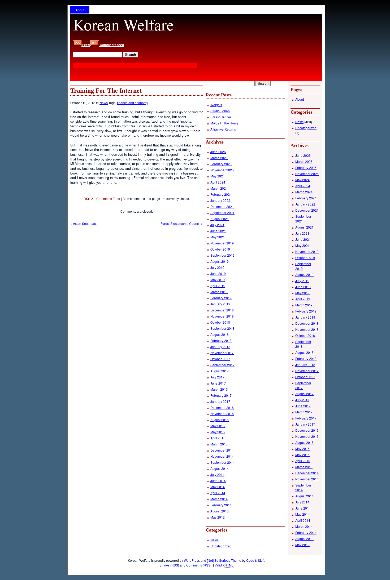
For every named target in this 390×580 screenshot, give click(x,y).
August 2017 (219, 371)
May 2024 (217, 176)
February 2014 (221, 505)
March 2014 (219, 499)
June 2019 (218, 273)
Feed (85, 44)
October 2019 (220, 249)
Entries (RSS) (169, 565)
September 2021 (222, 212)
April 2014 (217, 492)
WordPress (192, 560)
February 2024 (221, 194)
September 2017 (222, 365)
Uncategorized (221, 546)
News (103, 102)
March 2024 (219, 188)
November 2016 (222, 413)
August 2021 (219, 218)
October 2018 (220, 322)
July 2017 (217, 377)
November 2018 (222, 316)
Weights (216, 104)
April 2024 (217, 182)
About (80, 10)
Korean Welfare (123, 24)
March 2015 (219, 444)
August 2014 (219, 468)
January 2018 (220, 346)
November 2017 (222, 352)
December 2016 (222, 407)
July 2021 (217, 224)
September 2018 (222, 328)
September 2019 (222, 255)
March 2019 (219, 291)
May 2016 (217, 425)
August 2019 (219, 261)
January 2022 (220, 200)
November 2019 (222, 243)
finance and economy (132, 102)
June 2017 (218, 383)
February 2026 (221, 164)
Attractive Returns (223, 129)
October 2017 (220, 358)
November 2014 (222, 456)
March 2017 (219, 389)
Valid (224, 565)
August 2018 (219, 334)
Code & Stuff (255, 560)
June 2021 (218, 231)
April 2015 (217, 438)
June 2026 (218, 151)
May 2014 (217, 486)
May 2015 (217, 432)
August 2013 (219, 511)
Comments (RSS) (198, 565)
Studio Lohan (220, 111)
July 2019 (217, 267)
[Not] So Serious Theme (224, 560)
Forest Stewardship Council (180, 223)
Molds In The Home (224, 123)
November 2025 (222, 170)
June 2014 (218, 480)
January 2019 (220, 304)
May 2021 (217, 237)
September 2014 (222, 462)
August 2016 (219, 419)
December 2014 (222, 450)
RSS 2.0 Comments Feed (102, 198)
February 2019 (221, 298)
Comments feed (111, 44)
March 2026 (219, 157)
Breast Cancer (220, 117)
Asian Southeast (85, 223)
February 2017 (221, 395)
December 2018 (222, 310)
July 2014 (217, 474)
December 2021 (222, 206)
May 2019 (217, 279)
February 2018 (221, 340)
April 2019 (217, 285)
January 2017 (220, 401)
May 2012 (217, 517)
